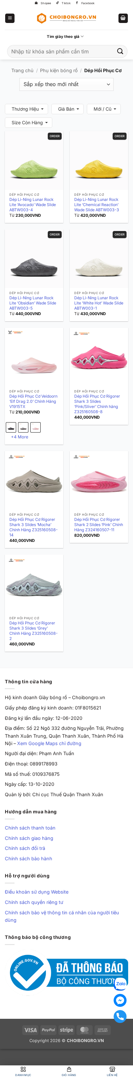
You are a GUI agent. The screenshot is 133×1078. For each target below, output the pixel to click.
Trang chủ (22, 70)
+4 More (19, 436)
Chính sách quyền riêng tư (34, 902)
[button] (10, 18)
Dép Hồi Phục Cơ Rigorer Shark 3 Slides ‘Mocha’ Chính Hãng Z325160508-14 (33, 527)
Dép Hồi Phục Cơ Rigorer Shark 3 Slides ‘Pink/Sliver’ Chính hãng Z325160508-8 (97, 404)
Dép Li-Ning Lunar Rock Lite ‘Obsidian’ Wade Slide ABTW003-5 (32, 303)
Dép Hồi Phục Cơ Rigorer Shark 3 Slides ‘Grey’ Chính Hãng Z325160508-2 (33, 631)
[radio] (11, 427)
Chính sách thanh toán (30, 827)
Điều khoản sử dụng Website (36, 892)
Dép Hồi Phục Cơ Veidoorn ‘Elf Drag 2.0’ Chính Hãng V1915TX (33, 401)
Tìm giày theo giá (63, 36)
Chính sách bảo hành (28, 858)
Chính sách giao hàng (29, 838)
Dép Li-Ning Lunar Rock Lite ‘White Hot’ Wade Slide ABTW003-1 (98, 303)
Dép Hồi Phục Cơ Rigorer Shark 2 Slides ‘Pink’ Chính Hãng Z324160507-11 (98, 524)
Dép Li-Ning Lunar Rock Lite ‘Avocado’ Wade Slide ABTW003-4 (32, 204)
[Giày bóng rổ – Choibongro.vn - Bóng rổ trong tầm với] (66, 18)
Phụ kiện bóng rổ (59, 70)
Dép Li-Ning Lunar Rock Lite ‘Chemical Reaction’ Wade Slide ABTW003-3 (96, 204)
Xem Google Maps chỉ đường (49, 743)
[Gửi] (120, 51)
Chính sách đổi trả (25, 848)
